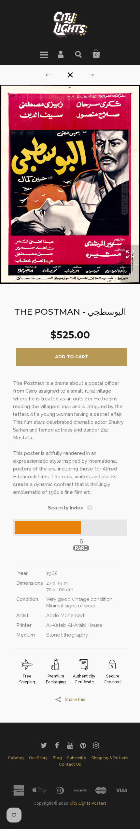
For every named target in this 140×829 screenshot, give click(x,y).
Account (61, 54)
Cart (96, 54)
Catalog (16, 758)
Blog (57, 758)
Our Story (38, 758)
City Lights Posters (87, 803)
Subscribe (76, 758)
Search (79, 54)
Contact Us (70, 764)
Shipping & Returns (109, 758)
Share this (75, 699)
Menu (43, 54)
